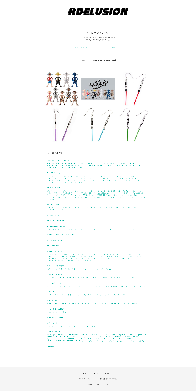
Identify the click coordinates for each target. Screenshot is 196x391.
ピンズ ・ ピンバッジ (111, 286)
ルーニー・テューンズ (124, 254)
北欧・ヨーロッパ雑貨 (54, 269)
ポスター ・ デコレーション (69, 303)
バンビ (62, 195)
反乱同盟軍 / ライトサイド (75, 165)
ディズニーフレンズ (53, 191)
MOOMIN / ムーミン (54, 215)
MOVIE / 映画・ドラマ (54, 240)
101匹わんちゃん (89, 195)
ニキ (95, 260)
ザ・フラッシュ (91, 229)
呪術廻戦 (73, 256)
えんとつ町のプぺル (67, 258)
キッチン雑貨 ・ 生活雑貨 (55, 309)
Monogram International (88, 337)
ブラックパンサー (69, 178)
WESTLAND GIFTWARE (64, 341)
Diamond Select (109, 335)
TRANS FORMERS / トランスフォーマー (61, 235)
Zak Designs (80, 341)
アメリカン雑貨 (70, 269)
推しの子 (109, 256)
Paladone (109, 337)
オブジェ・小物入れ (130, 303)
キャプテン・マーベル (85, 178)
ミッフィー (95, 254)
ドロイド (91, 163)
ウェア (49, 295)
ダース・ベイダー (53, 163)
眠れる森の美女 (123, 191)
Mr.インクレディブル (130, 208)
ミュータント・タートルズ (56, 260)
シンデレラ (101, 191)
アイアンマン (92, 176)
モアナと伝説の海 (137, 193)
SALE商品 (50, 346)
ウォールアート (52, 303)
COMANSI (84, 335)
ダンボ (69, 195)
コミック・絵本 (129, 277)
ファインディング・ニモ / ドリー (109, 208)
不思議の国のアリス (104, 195)
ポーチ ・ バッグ (60, 295)
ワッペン (89, 286)
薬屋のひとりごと (135, 256)
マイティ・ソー (122, 176)
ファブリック (86, 303)
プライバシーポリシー (86, 379)
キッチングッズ (52, 312)
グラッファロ (86, 260)
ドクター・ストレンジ (102, 178)
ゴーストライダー (106, 180)
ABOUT (96, 373)
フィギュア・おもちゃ (54, 274)
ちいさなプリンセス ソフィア (136, 197)
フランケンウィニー (81, 197)
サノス (128, 180)
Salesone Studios (94, 339)
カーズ (93, 208)
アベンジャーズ (67, 176)
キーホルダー (78, 286)
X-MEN (59, 180)
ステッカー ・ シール (54, 286)
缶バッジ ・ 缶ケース (128, 286)
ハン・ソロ (81, 163)
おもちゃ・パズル (115, 277)
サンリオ (115, 258)
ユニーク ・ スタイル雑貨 (55, 266)
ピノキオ (77, 195)
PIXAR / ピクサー (53, 204)
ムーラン (115, 193)
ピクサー (62, 210)
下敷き (93, 326)
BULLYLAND (73, 335)
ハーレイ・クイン (130, 229)
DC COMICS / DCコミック (56, 226)
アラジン (57, 193)
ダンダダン (100, 256)
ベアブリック (138, 254)
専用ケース (142, 286)
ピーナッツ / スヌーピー (81, 254)
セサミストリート (108, 254)
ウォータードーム (115, 303)
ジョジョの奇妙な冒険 (86, 256)
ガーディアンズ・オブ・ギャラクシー (125, 178)
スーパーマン (79, 229)
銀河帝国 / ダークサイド (55, 165)
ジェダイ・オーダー (127, 163)
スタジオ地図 (92, 258)
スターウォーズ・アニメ (55, 167)
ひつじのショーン (65, 254)
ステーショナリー (53, 323)
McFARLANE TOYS (70, 337)
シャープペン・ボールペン (56, 326)
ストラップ (67, 286)
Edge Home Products (125, 335)
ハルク (132, 176)
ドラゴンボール (62, 256)
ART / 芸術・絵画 (53, 245)
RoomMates (81, 339)
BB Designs (51, 335)
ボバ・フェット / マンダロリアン (107, 163)
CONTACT (109, 373)
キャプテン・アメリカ (106, 176)
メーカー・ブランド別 (54, 331)
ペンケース (71, 326)
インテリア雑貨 (52, 300)
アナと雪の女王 (85, 193)
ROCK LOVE (69, 339)
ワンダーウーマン (105, 229)
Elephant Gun (141, 335)
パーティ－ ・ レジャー (55, 317)
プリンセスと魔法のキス (101, 193)
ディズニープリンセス (70, 191)
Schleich (107, 339)
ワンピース (51, 256)
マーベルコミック (53, 176)
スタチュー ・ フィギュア (55, 277)
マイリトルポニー (73, 260)
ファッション (51, 292)
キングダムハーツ (53, 199)
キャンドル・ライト (99, 303)
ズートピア (124, 193)
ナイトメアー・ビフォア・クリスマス (59, 197)
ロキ (80, 182)
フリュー (133, 341)
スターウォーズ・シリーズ (95, 165)
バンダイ (104, 341)
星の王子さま (80, 258)
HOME (85, 373)
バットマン (68, 229)
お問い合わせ (116, 48)
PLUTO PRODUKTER (132, 337)
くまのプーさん (131, 195)
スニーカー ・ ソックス (103, 295)
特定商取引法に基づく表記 (108, 379)
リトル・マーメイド (138, 191)
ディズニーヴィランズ (88, 191)
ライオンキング (52, 195)
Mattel (58, 337)
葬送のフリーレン (121, 256)
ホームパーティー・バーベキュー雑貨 (90, 269)
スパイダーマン (80, 176)
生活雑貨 (63, 312)
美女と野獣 (112, 191)
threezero (140, 339)
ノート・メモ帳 (83, 326)
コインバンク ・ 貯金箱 (99, 277)
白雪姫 (49, 193)
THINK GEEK (130, 339)
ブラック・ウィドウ (53, 178)
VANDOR (50, 341)
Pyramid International (55, 339)
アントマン (51, 180)
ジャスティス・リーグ (54, 229)
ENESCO (50, 337)
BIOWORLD (62, 335)
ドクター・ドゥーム (69, 182)
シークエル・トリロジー (115, 165)
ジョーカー (117, 229)
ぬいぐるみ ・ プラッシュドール (78, 277)
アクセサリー (109, 269)
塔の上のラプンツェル (70, 193)
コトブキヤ (142, 341)
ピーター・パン (118, 195)
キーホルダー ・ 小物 (54, 283)
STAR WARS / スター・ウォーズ (58, 160)
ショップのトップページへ (79, 48)
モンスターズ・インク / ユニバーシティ (75, 208)
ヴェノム (136, 180)
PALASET (118, 337)
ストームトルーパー (68, 163)
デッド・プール (70, 180)
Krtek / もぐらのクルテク (56, 220)
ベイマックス (95, 197)
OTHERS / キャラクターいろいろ (58, 251)
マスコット (98, 286)
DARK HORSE (96, 335)
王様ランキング (52, 258)
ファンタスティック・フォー (87, 180)
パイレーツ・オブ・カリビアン (113, 197)
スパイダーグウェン (53, 182)
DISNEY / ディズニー (54, 188)
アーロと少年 (51, 210)
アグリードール (104, 258)
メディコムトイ (93, 341)
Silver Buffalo (117, 339)
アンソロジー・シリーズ (134, 165)
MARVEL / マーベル (54, 173)
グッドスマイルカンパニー (118, 341)
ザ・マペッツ (51, 254)
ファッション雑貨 (119, 295)
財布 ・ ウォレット (74, 295)
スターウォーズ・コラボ (74, 167)
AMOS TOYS (125, 258)
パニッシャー (118, 180)
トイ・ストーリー (53, 208)
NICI (101, 337)
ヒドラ (87, 182)
